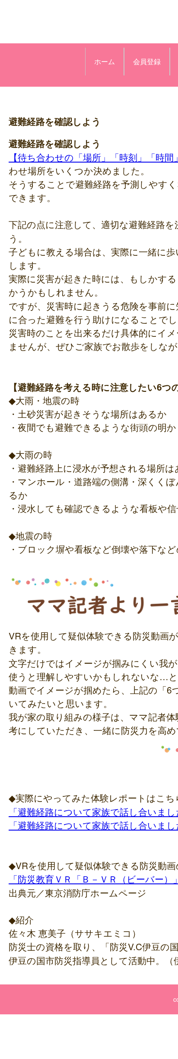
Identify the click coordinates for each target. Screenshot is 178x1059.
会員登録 (147, 61)
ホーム (104, 61)
